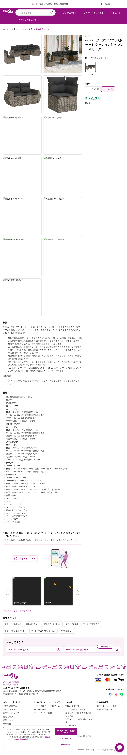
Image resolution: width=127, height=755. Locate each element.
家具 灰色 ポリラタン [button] (52, 624)
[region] (41, 738)
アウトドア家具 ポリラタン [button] (15, 631)
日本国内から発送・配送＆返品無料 (52, 3)
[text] (93, 98)
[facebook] (110, 694)
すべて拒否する (66, 738)
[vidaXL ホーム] (8, 11)
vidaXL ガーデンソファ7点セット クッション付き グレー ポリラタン (104, 44)
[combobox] (35, 12)
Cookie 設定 (70, 725)
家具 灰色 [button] (17, 624)
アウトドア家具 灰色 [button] (91, 624)
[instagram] (116, 694)
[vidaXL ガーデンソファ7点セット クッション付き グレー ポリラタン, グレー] (22, 54)
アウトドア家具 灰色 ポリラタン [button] (44, 631)
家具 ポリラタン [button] (32, 624)
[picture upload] (59, 558)
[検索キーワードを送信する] (52, 12)
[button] (27, 591)
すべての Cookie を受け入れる (66, 732)
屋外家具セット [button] (67, 631)
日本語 (107, 4)
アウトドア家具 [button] (72, 624)
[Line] (121, 694)
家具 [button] (6, 624)
